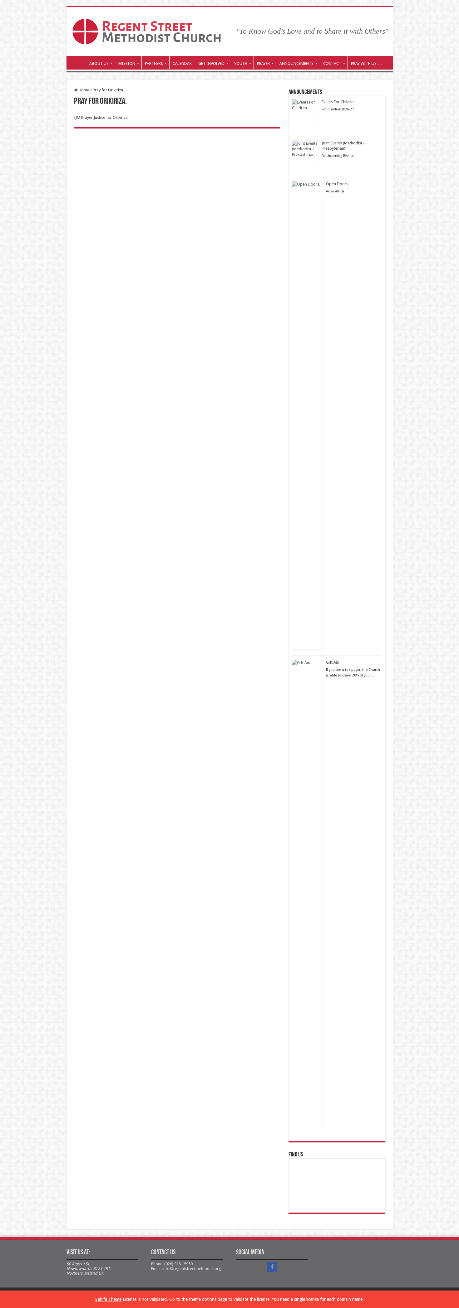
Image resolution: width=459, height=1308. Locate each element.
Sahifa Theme (108, 1299)
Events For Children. (339, 101)
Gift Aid (332, 662)
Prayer (263, 63)
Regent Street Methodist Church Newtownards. (78, 62)
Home (83, 90)
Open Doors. (337, 184)
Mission (126, 63)
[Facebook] (272, 1267)
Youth (240, 63)
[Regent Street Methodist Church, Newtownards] (146, 30)
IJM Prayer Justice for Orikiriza (101, 117)
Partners (154, 63)
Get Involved (211, 63)
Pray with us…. (366, 63)
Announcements (296, 63)
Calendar (182, 63)
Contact (332, 63)
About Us (99, 63)
